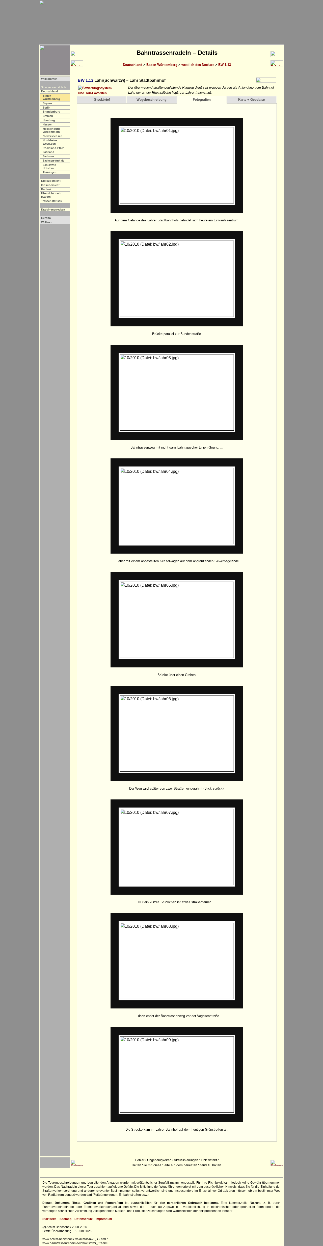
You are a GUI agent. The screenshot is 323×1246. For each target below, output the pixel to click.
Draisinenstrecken (53, 209)
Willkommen (49, 78)
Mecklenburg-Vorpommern (52, 130)
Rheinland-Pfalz (53, 147)
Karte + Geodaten (251, 99)
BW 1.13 (224, 65)
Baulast (46, 189)
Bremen (48, 115)
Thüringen (50, 172)
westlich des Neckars (197, 65)
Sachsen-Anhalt (53, 160)
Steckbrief (102, 99)
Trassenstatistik (51, 200)
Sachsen (48, 156)
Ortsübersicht (50, 185)
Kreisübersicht (51, 180)
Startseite (49, 1219)
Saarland (48, 151)
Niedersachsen (52, 136)
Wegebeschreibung (152, 99)
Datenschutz (83, 1219)
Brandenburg (51, 111)
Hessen (47, 124)
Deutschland (132, 65)
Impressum (104, 1219)
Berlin (46, 107)
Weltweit (46, 222)
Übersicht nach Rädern (51, 195)
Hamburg (49, 120)
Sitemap (65, 1219)
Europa (46, 217)
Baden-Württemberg (161, 65)
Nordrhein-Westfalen (50, 142)
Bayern (47, 103)
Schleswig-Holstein (50, 166)
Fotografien (202, 99)
